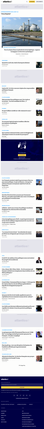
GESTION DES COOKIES (26, 417)
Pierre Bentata (4, 112)
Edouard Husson (4, 298)
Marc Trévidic (4, 235)
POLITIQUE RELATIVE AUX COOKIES (28, 424)
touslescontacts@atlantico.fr (22, 398)
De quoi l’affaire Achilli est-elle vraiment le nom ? (16, 110)
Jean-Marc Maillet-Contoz (6, 348)
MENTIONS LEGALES (25, 413)
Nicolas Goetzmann (11, 298)
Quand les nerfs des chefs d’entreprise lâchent (16, 63)
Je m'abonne (22, 155)
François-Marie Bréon (5, 224)
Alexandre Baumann (25, 53)
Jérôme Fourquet (5, 337)
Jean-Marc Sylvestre (5, 103)
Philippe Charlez (13, 224)
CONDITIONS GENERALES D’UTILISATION (29, 426)
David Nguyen (4, 287)
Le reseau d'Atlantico (21, 404)
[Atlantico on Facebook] (20, 395)
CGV (23, 411)
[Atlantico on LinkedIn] (23, 395)
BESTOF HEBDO (4, 421)
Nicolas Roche (18, 53)
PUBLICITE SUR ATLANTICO (26, 415)
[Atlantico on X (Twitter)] (17, 395)
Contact (31, 404)
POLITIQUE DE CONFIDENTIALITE (27, 419)
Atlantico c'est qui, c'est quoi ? (7, 404)
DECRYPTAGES (3, 411)
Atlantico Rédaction (5, 359)
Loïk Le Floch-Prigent (5, 200)
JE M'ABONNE (32, 1)
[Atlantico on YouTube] (30, 395)
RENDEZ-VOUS (3, 415)
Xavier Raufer (4, 91)
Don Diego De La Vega (5, 211)
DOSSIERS (2, 413)
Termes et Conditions (25, 390)
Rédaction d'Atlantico (5, 125)
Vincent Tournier (11, 337)
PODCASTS (3, 419)
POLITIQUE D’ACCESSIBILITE (27, 421)
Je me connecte (39, 1)
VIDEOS (2, 417)
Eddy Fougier (4, 136)
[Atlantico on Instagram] (26, 395)
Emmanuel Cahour (5, 64)
